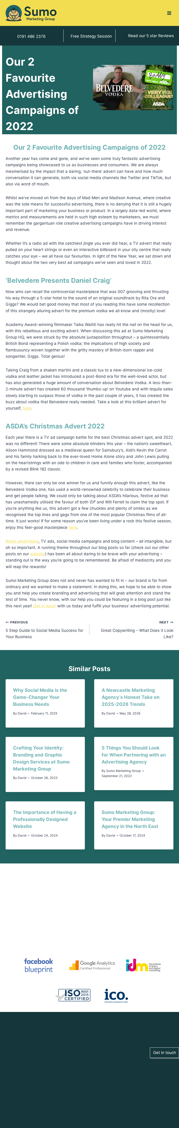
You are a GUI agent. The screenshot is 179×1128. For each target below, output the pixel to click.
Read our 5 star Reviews (151, 35)
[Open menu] (169, 13)
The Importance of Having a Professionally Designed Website (44, 819)
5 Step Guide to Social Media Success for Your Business (44, 629)
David (22, 713)
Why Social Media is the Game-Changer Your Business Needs (40, 697)
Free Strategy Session (91, 36)
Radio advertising (22, 541)
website (37, 554)
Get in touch (44, 606)
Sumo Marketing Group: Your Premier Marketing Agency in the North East (130, 819)
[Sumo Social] (31, 13)
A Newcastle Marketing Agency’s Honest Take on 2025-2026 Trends (130, 697)
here (27, 408)
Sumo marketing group (123, 771)
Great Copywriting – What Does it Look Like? (137, 629)
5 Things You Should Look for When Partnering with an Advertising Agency (134, 755)
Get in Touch (46, 1091)
